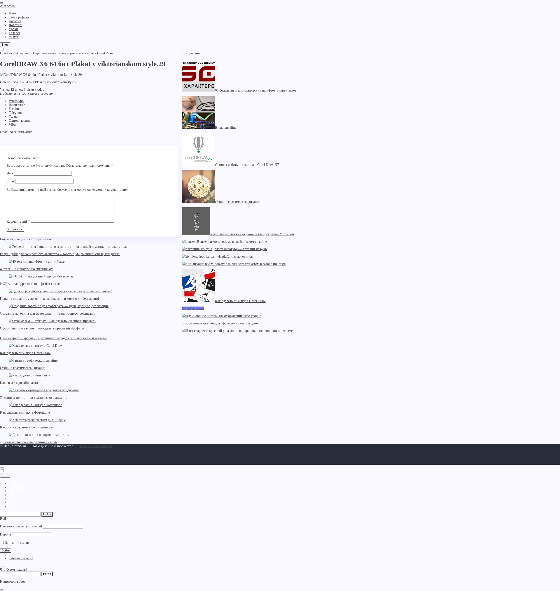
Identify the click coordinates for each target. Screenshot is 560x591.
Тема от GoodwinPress (95, 446)
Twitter (14, 116)
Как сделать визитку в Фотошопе (25, 412)
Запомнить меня (17, 542)
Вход (5, 44)
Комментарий (18, 221)
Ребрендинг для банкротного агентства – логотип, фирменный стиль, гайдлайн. (60, 254)
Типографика (19, 487)
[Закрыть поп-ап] (2, 566)
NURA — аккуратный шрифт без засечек (30, 284)
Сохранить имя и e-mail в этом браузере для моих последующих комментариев (69, 189)
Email (11, 181)
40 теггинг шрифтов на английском (26, 269)
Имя (10, 173)
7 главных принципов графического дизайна (33, 397)
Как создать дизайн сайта (19, 383)
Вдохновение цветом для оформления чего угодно (220, 323)
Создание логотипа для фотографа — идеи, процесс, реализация (48, 313)
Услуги (14, 506)
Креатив (15, 491)
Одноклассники (21, 120)
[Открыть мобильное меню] (2, 3)
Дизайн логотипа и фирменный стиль (28, 442)
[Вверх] (2, 467)
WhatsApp (16, 101)
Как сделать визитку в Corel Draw (25, 353)
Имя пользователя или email (21, 526)
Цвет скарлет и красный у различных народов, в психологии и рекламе (53, 338)
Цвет (12, 483)
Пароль (5, 534)
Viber (12, 124)
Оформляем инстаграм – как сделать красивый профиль (42, 328)
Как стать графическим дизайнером (26, 427)
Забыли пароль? (21, 558)
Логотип (15, 495)
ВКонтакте (17, 105)
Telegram (15, 112)
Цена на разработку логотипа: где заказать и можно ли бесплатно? (49, 298)
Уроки (13, 499)
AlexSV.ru (7, 6)
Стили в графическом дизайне (22, 368)
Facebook (15, 109)
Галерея (14, 502)
